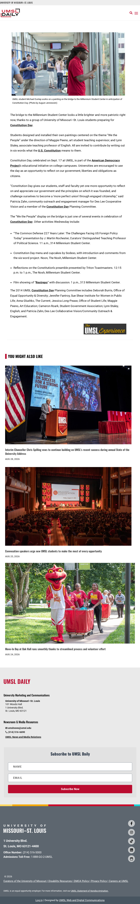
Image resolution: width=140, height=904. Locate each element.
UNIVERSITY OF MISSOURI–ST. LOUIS (16, 2)
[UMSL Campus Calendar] (131, 858)
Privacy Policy (99, 881)
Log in (39, 900)
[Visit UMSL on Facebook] (131, 823)
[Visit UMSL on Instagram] (131, 832)
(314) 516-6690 (16, 732)
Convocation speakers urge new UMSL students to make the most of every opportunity (53, 551)
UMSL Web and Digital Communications (82, 900)
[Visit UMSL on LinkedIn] (131, 850)
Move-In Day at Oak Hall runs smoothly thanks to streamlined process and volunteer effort (55, 649)
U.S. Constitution (49, 150)
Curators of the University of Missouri (24, 881)
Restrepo (42, 282)
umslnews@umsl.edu (19, 728)
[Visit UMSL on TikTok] (131, 841)
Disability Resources (60, 881)
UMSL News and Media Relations (23, 737)
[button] (136, 13)
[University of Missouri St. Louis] (24, 831)
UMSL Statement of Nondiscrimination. (89, 891)
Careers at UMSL (118, 881)
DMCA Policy (81, 881)
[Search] (131, 13)
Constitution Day (21, 125)
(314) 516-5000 (32, 852)
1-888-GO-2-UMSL (42, 856)
